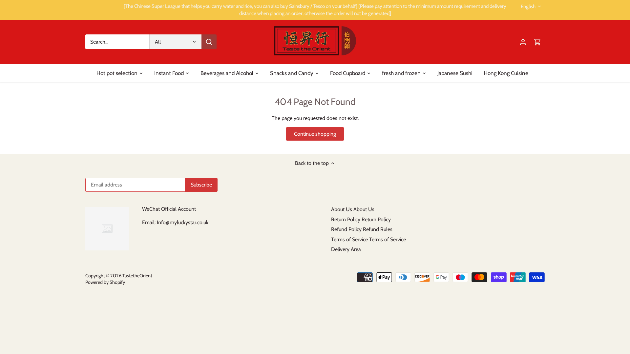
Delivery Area (346, 249)
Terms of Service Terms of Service (368, 239)
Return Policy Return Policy (361, 219)
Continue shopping (315, 134)
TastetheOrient (137, 276)
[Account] (523, 42)
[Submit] (209, 41)
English (528, 7)
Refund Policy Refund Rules (361, 229)
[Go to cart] (537, 42)
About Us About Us (352, 209)
